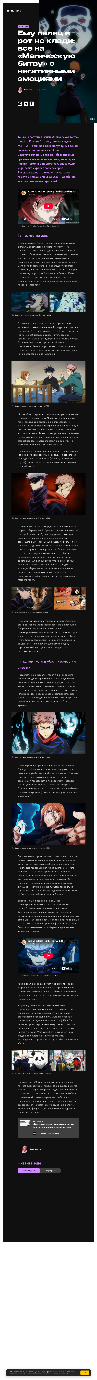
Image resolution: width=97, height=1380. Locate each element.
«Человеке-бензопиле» (58, 418)
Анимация (23, 27)
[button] (90, 11)
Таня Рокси (28, 90)
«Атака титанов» (30, 1112)
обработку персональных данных (37, 1374)
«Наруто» (52, 177)
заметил (32, 788)
